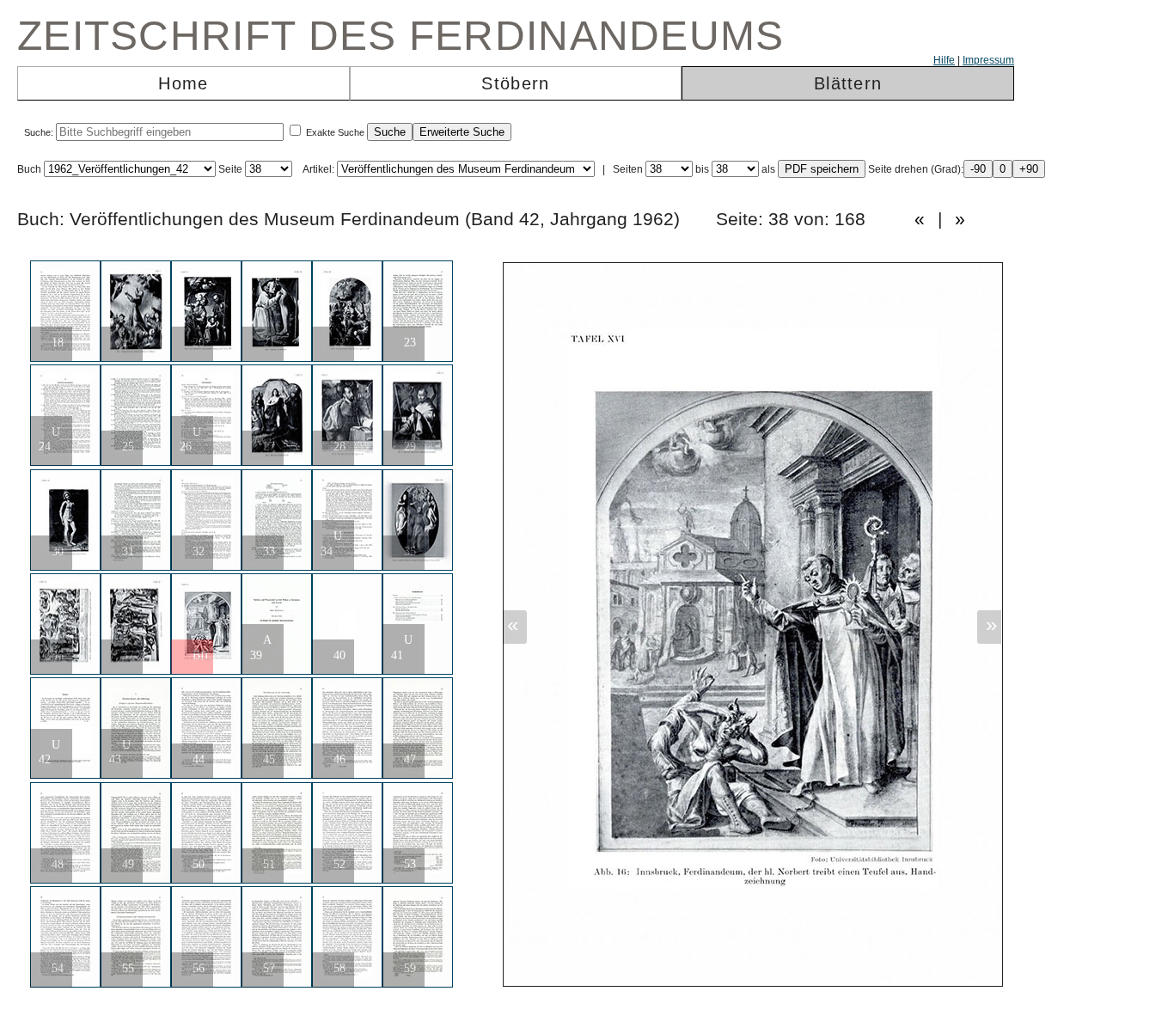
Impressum (988, 60)
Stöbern (515, 83)
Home (183, 83)
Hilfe (944, 60)
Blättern (848, 83)
